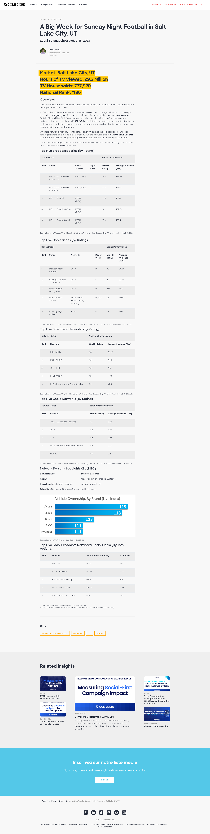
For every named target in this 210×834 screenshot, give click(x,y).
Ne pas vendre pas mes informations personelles (146, 824)
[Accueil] (14, 6)
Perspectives (57, 801)
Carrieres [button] (83, 5)
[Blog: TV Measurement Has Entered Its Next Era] (53, 683)
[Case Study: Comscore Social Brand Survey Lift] (105, 693)
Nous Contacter (105, 827)
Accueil (45, 801)
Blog (42, 19)
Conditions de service (78, 824)
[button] (157, 6)
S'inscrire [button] (105, 780)
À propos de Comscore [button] (65, 5)
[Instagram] (109, 813)
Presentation (151, 724)
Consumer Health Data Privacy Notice (107, 824)
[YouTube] (116, 813)
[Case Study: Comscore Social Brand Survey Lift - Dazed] (53, 709)
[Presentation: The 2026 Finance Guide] (157, 714)
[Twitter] (86, 813)
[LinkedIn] (93, 813)
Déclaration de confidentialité (53, 824)
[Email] (124, 813)
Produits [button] (33, 5)
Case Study (45, 719)
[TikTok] (101, 813)
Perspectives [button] (46, 5)
